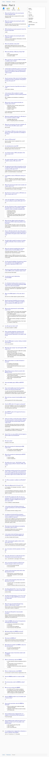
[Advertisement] (37, 40)
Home (4, 1)
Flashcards (8, 1)
